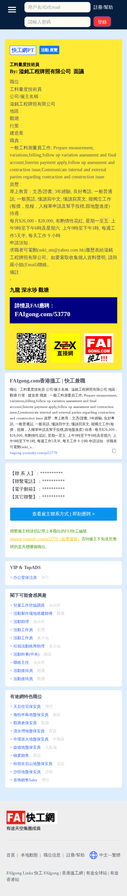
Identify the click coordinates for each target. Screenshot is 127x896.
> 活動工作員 (21, 629)
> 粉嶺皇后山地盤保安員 (31, 763)
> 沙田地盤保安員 (25, 772)
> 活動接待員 (21, 670)
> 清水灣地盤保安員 (27, 731)
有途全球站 (96, 873)
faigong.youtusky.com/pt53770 (33, 453)
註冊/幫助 (75, 855)
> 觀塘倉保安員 (23, 723)
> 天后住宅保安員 (25, 706)
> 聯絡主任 (19, 662)
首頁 (11, 855)
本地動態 (29, 855)
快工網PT (23, 50)
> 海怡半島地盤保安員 (29, 714)
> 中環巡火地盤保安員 (29, 739)
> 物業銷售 (19, 755)
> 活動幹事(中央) (24, 654)
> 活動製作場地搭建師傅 (31, 613)
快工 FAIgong (46, 873)
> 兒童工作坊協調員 (27, 605)
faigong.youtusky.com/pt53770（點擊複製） (45, 539)
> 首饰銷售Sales (23, 780)
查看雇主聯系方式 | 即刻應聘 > (63, 513)
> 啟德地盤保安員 (25, 747)
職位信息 (52, 855)
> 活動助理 (19, 621)
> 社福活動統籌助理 (27, 646)
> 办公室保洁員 (23, 577)
